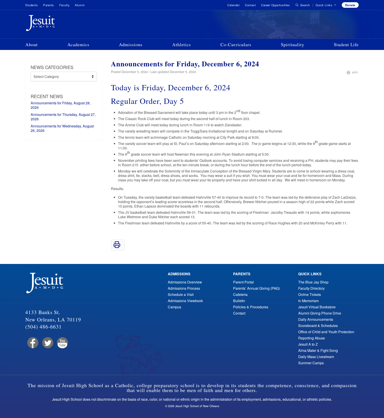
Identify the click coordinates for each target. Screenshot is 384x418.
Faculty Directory (311, 288)
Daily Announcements (315, 319)
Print (355, 72)
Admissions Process (184, 288)
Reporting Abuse (311, 338)
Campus (174, 306)
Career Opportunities (275, 5)
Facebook (32, 343)
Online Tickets (309, 294)
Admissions (130, 44)
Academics (78, 44)
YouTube (62, 343)
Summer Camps (311, 362)
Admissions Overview (185, 282)
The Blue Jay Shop (313, 282)
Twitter (47, 343)
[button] (326, 5)
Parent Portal (243, 282)
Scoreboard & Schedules (318, 325)
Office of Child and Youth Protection (326, 331)
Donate (350, 5)
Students (31, 5)
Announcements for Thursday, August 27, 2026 (63, 116)
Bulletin (239, 300)
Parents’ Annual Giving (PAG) (256, 288)
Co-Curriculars (235, 44)
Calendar (233, 5)
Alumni (79, 5)
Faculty (64, 5)
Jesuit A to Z (308, 344)
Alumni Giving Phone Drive (319, 313)
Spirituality (292, 44)
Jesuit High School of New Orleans (56, 24)
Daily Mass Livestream (316, 356)
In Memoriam (308, 300)
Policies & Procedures (250, 306)
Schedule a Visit (181, 294)
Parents (48, 5)
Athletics (181, 44)
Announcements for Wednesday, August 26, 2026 (62, 128)
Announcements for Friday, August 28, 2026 (60, 105)
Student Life (346, 44)
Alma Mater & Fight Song (318, 350)
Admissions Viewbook (185, 300)
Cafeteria (240, 294)
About (31, 44)
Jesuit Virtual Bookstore (317, 306)
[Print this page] (116, 246)
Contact (250, 5)
